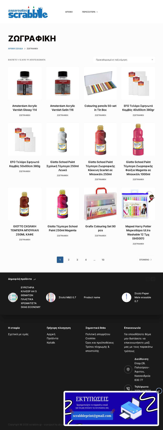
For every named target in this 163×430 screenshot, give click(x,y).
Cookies (90, 338)
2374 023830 (143, 390)
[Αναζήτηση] (153, 12)
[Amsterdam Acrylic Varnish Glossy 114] (24, 83)
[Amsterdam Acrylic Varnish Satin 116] (62, 83)
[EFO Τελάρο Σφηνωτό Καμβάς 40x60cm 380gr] (138, 83)
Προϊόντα (52, 338)
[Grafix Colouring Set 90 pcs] (100, 203)
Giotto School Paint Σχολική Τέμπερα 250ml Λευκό (62, 166)
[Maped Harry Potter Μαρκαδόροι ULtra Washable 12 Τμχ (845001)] (138, 203)
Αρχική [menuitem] (69, 12)
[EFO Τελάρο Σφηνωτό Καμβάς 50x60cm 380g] (24, 139)
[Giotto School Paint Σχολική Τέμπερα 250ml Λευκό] (62, 139)
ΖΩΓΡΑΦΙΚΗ (24, 115)
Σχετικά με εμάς (18, 334)
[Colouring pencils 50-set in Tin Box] (100, 83)
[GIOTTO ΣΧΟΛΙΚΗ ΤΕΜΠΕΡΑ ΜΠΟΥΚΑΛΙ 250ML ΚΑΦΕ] (24, 203)
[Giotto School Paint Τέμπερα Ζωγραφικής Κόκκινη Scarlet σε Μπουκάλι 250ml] (100, 139)
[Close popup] (159, 391)
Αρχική (51, 334)
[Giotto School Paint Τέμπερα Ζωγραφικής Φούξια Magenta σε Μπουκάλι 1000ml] (138, 139)
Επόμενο (144, 259)
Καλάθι (51, 342)
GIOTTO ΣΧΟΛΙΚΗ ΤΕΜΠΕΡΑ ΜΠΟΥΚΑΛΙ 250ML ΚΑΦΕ (25, 230)
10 (103, 259)
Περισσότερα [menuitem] (88, 12)
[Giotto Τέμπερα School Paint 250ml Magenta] (62, 203)
